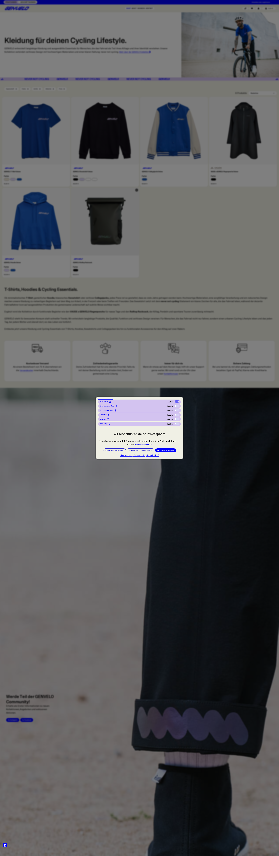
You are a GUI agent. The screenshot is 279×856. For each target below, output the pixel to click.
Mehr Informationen (143, 444)
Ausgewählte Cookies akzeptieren (140, 450)
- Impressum (126, 455)
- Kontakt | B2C (152, 455)
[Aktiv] (177, 401)
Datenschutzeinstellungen (114, 450)
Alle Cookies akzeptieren (165, 450)
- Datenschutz (139, 455)
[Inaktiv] (177, 406)
